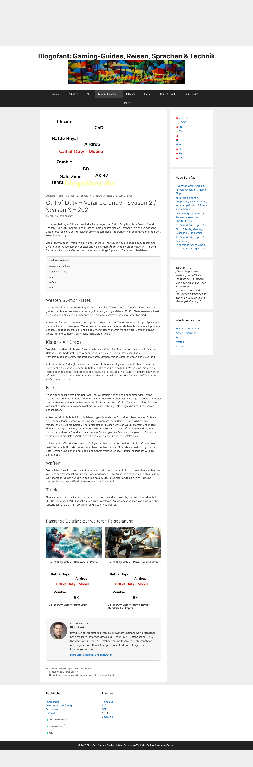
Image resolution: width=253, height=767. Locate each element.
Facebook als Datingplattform (63, 671)
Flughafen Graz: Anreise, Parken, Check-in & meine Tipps (191, 189)
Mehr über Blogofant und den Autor (91, 654)
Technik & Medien (107, 94)
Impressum (52, 701)
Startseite (50, 196)
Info (125, 102)
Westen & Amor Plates (60, 266)
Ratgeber (130, 94)
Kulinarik (73, 94)
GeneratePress (165, 745)
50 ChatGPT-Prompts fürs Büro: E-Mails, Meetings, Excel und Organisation (191, 229)
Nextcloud (108, 701)
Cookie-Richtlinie (56, 726)
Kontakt (50, 712)
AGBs (51, 733)
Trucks (52, 287)
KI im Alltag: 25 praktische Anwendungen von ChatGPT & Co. (191, 217)
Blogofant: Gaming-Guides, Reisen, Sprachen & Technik (126, 56)
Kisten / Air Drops (58, 271)
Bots (51, 277)
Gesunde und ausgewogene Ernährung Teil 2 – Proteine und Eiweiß (82, 675)
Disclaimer (52, 709)
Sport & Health (168, 94)
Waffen (52, 282)
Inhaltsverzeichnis (58, 260)
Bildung (56, 94)
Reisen (147, 94)
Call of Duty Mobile (82, 668)
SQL (104, 709)
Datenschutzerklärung (59, 705)
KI (88, 94)
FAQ (104, 705)
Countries (107, 716)
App (70, 668)
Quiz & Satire (191, 94)
